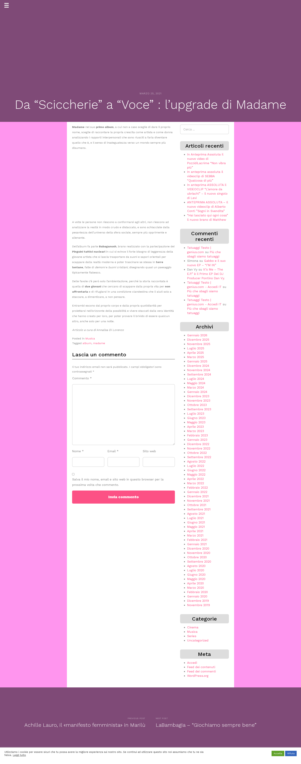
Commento (82, 378)
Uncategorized (198, 640)
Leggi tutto (19, 755)
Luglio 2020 (195, 570)
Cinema (192, 627)
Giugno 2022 (196, 470)
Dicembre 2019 (198, 600)
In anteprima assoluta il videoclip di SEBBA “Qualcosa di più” (205, 176)
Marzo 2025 (195, 357)
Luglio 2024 (195, 379)
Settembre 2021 (199, 509)
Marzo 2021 (195, 535)
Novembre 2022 (198, 448)
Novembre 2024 (198, 370)
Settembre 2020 (199, 561)
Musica (90, 338)
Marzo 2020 (195, 587)
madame (99, 343)
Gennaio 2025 (197, 361)
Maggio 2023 (196, 422)
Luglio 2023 (195, 413)
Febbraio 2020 (197, 592)
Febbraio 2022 (197, 487)
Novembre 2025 (198, 344)
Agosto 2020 (196, 566)
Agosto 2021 (196, 513)
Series (191, 636)
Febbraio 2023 (197, 435)
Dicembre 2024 (198, 365)
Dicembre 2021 (198, 496)
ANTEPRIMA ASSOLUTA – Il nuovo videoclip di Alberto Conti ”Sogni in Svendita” (207, 206)
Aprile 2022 (195, 479)
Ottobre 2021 (196, 505)
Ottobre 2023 (197, 405)
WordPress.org (198, 675)
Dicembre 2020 (198, 548)
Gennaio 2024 (197, 392)
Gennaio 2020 (197, 596)
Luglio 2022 (195, 466)
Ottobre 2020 (197, 557)
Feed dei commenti (201, 671)
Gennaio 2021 (197, 544)
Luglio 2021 (195, 518)
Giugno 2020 (196, 574)
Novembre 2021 (198, 500)
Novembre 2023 (198, 400)
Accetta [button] (278, 753)
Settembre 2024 (199, 374)
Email (113, 451)
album (87, 343)
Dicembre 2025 (198, 339)
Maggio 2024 (196, 383)
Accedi (192, 662)
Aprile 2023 (195, 426)
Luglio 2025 (195, 348)
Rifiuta (291, 753)
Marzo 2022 (195, 483)
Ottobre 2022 (197, 453)
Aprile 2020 (195, 583)
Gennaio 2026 (197, 335)
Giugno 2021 (196, 522)
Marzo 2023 (195, 431)
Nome (78, 451)
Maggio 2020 (196, 579)
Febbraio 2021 (197, 540)
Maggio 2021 (196, 526)
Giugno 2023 (196, 418)
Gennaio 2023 (197, 439)
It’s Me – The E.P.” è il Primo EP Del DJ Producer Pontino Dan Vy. (206, 274)
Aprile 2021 (195, 531)
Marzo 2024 (195, 387)
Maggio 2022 (196, 474)
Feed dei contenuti (201, 667)
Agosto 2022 (196, 461)
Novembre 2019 (198, 605)
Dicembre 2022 (198, 444)
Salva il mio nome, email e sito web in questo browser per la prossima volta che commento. (118, 482)
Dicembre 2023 (198, 396)
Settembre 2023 (199, 409)
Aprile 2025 (195, 352)
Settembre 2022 (199, 457)
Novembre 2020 (198, 553)
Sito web (149, 451)
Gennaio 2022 (197, 492)
